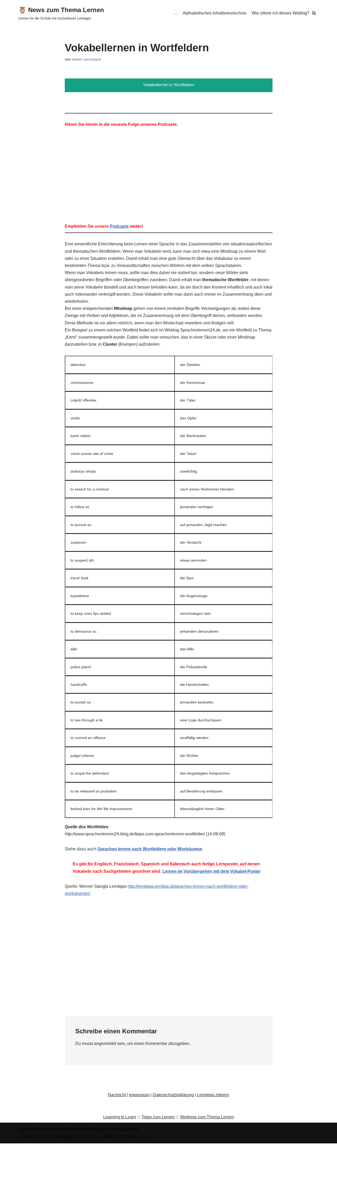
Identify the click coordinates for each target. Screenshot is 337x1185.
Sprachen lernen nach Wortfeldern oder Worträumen (149, 849)
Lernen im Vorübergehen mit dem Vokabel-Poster (211, 871)
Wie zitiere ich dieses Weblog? (280, 13)
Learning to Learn (119, 1117)
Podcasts (119, 226)
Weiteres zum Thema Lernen (207, 1117)
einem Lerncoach (86, 59)
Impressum (139, 1095)
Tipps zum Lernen (158, 1117)
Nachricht (117, 1095)
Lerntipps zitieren (213, 1095)
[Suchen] (314, 13)
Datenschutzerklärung (173, 1095)
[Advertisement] (168, 942)
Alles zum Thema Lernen (126, 1136)
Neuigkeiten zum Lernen (77, 1136)
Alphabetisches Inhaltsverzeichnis (214, 13)
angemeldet (105, 1043)
